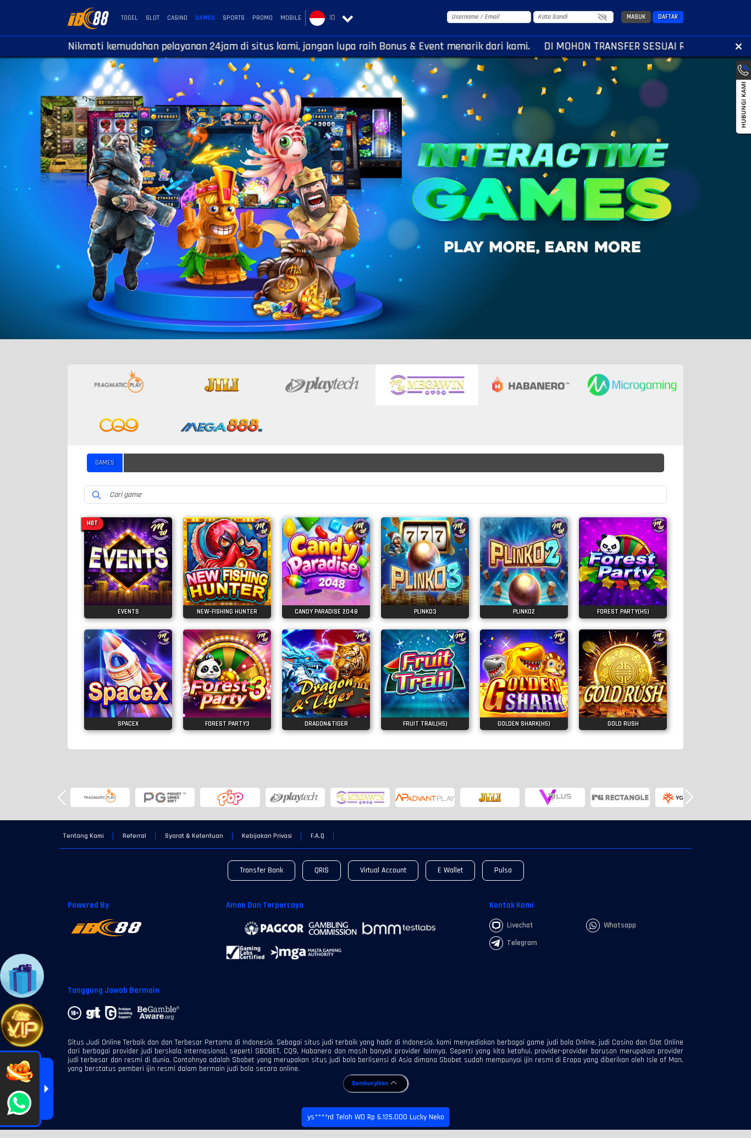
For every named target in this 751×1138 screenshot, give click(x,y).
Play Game (128, 579)
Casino (177, 18)
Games (205, 18)
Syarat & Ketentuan (194, 836)
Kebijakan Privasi (267, 836)
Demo (128, 557)
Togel (129, 18)
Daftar (668, 17)
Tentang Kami (83, 836)
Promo (262, 18)
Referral (134, 836)
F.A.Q (317, 836)
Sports (234, 18)
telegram (522, 943)
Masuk (636, 17)
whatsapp (620, 925)
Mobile (290, 18)
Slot (152, 18)
